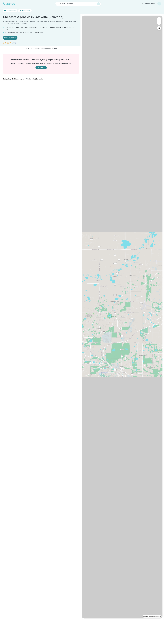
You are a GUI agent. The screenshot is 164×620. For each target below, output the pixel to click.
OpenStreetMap (154, 616)
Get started (41, 68)
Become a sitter (148, 4)
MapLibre (145, 616)
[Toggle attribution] (160, 616)
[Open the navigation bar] (159, 3)
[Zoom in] (159, 19)
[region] (122, 317)
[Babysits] (9, 4)
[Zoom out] (159, 23)
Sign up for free (10, 38)
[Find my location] (159, 28)
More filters (25, 10)
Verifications (11, 10)
